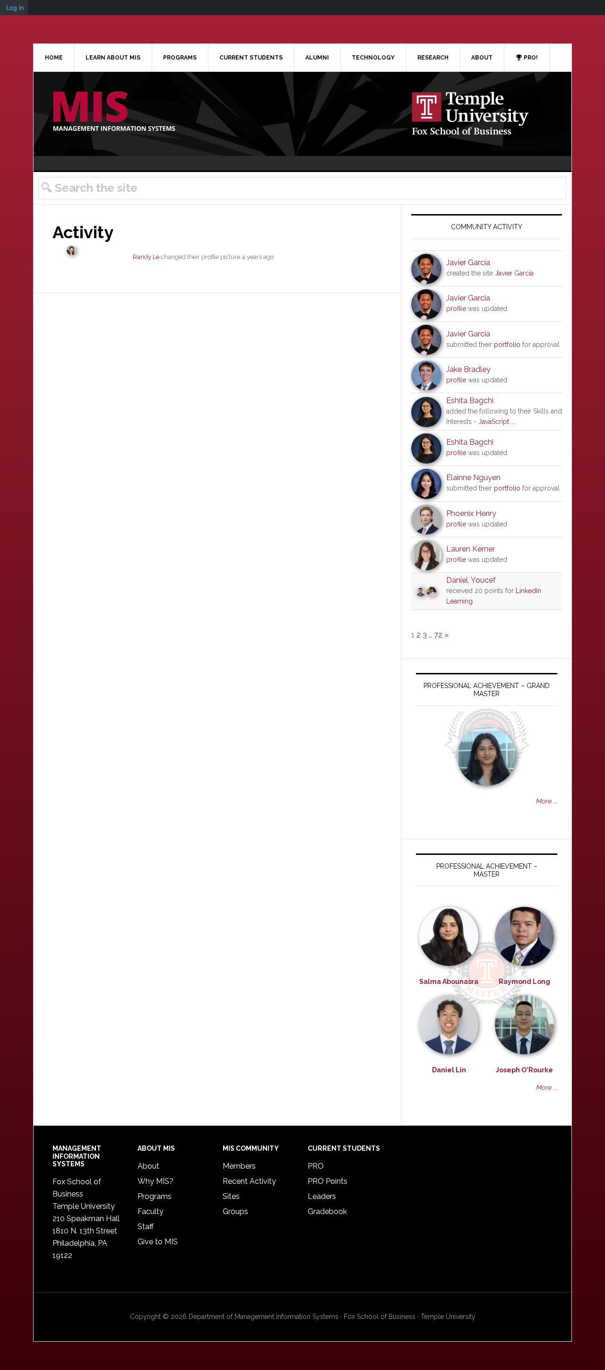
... (513, 421)
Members (239, 1166)
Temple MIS (113, 112)
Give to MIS (158, 1241)
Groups (235, 1211)
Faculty (151, 1211)
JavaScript (493, 421)
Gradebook (327, 1211)
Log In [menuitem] (15, 7)
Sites (231, 1196)
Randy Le (146, 256)
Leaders (322, 1196)
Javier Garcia (468, 262)
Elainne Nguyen (473, 477)
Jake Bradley (468, 369)
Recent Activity (249, 1181)
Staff (146, 1226)
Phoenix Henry (471, 513)
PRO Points (327, 1181)
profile (456, 308)
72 (438, 634)
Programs (155, 1196)
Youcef (483, 580)
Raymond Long (524, 981)
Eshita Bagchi (469, 400)
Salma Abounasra (448, 981)
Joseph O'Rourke (524, 1070)
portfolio (507, 344)
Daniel (457, 580)
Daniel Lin (449, 1070)
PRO (316, 1166)
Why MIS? (155, 1181)
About (148, 1166)
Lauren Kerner (470, 548)
